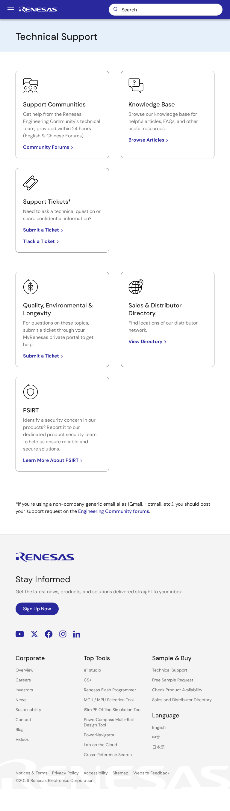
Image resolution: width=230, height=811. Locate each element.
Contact (23, 719)
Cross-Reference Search (108, 754)
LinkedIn (76, 634)
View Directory (145, 341)
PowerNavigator (99, 735)
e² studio (92, 670)
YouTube (20, 634)
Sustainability (28, 709)
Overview (25, 670)
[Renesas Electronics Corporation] (38, 9)
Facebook (49, 634)
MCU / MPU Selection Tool (109, 699)
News (21, 699)
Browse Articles (146, 140)
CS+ (88, 680)
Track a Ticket (39, 241)
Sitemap (120, 773)
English (159, 727)
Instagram (62, 634)
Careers (23, 680)
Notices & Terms (31, 773)
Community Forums (46, 147)
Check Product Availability (177, 690)
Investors (24, 690)
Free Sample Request (172, 680)
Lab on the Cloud (100, 744)
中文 (156, 737)
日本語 (158, 747)
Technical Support (169, 670)
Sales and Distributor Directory (182, 699)
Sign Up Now (37, 609)
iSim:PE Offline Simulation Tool (112, 709)
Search (166, 9)
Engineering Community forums (113, 511)
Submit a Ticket (41, 230)
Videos (22, 739)
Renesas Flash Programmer (110, 690)
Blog (20, 729)
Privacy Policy (65, 773)
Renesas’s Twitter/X (34, 634)
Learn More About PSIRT (50, 460)
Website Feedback (151, 773)
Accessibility (96, 773)
